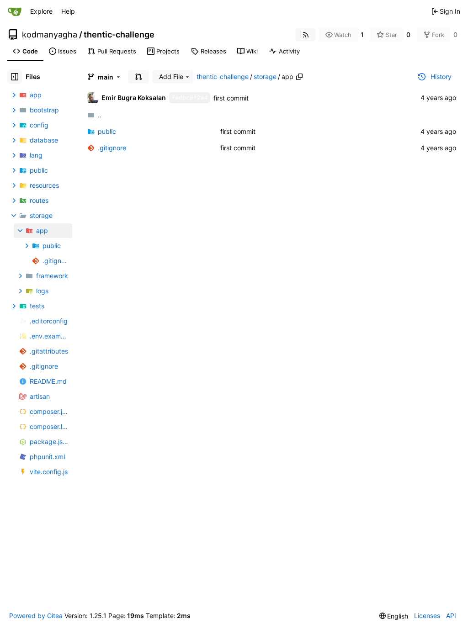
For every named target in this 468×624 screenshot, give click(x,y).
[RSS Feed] (306, 35)
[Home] (15, 11)
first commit (231, 98)
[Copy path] (299, 77)
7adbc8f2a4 (189, 97)
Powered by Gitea (36, 615)
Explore (41, 11)
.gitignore (112, 148)
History (441, 76)
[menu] (394, 616)
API (451, 615)
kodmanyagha (49, 34)
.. (99, 115)
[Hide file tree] (14, 76)
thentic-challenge (119, 34)
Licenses (427, 615)
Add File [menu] (171, 76)
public (107, 131)
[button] (138, 77)
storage (265, 76)
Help (68, 11)
